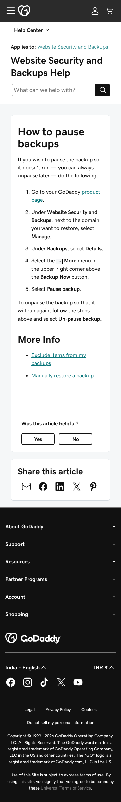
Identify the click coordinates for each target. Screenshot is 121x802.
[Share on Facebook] (43, 486)
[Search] (102, 90)
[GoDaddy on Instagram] (27, 685)
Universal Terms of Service (66, 788)
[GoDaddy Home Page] (33, 638)
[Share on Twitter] (76, 486)
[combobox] (53, 90)
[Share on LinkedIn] (59, 486)
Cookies (89, 709)
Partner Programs (26, 579)
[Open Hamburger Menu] (8, 10)
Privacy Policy (58, 709)
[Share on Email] (26, 486)
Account (15, 596)
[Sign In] (95, 10)
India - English (22, 667)
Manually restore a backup (62, 375)
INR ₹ (101, 667)
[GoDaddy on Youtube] (78, 685)
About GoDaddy (24, 526)
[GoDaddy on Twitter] (61, 685)
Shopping (16, 614)
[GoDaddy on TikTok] (44, 685)
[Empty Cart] (109, 11)
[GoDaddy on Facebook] (10, 685)
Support (15, 544)
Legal (29, 709)
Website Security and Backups (72, 46)
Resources (17, 561)
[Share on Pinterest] (93, 486)
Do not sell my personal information (60, 722)
